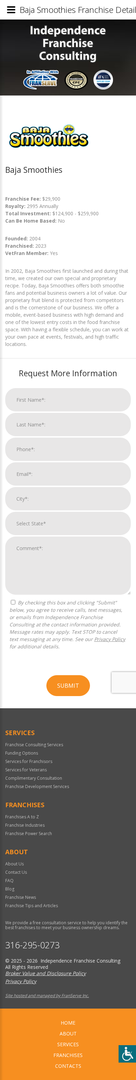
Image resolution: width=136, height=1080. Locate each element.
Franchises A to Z (22, 817)
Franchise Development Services (37, 786)
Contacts (68, 1066)
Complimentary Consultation (33, 778)
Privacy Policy (109, 639)
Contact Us (16, 872)
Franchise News (20, 897)
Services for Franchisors (28, 761)
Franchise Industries (25, 825)
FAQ (9, 881)
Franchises (68, 1055)
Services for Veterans (26, 770)
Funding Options (21, 753)
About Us (14, 864)
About (68, 1033)
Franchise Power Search (28, 833)
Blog (9, 889)
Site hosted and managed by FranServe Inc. (47, 995)
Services (68, 1044)
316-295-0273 (32, 945)
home (68, 1022)
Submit (68, 685)
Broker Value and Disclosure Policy (45, 973)
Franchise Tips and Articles (31, 906)
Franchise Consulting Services (34, 745)
